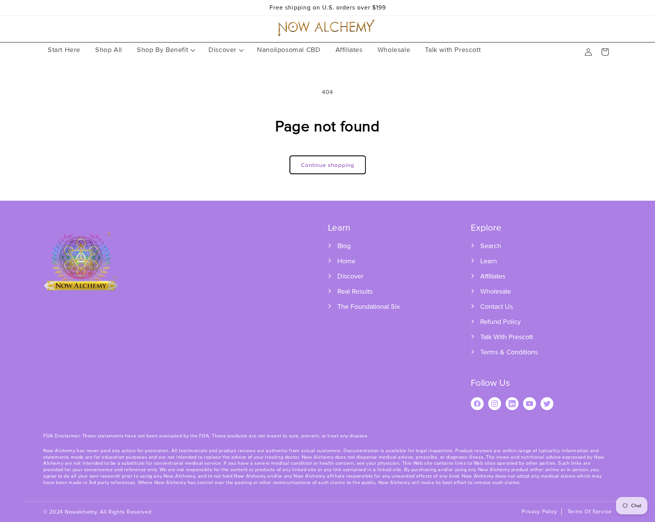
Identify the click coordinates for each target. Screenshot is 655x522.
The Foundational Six (368, 306)
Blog (344, 246)
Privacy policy (539, 511)
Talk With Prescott (506, 337)
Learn (488, 261)
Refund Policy (500, 322)
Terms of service (589, 511)
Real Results (355, 291)
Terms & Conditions (509, 352)
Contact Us (496, 306)
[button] (165, 50)
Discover (350, 276)
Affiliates (492, 276)
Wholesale (495, 291)
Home (346, 261)
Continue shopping (327, 165)
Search (490, 246)
